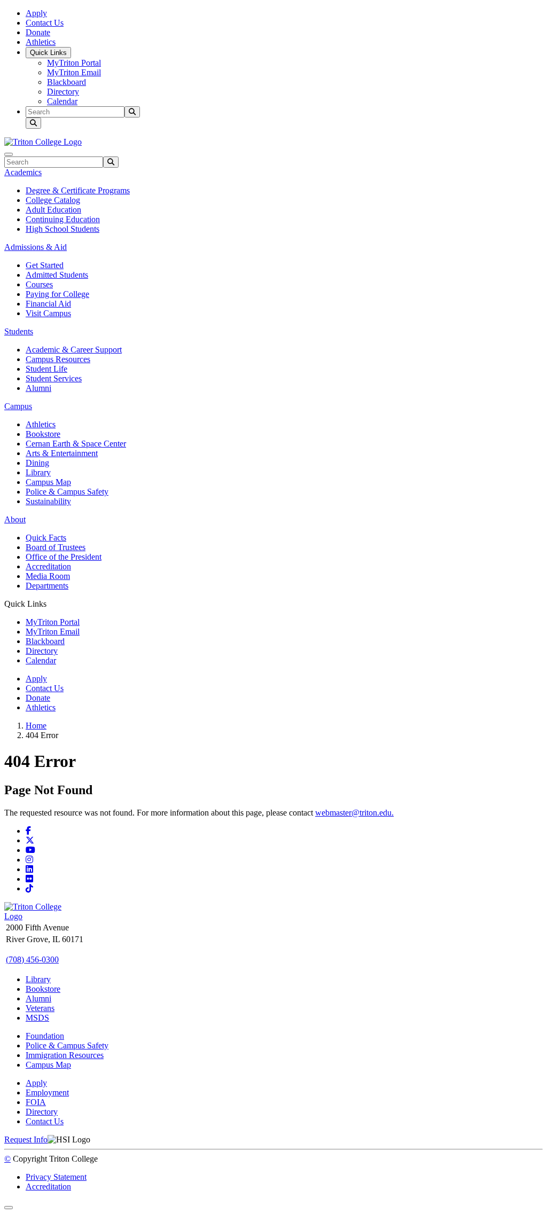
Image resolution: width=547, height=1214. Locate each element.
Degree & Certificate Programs (78, 190)
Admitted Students (57, 274)
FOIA (36, 1102)
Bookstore (43, 433)
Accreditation (48, 566)
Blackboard (66, 82)
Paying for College (57, 294)
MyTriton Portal (74, 62)
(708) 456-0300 (32, 959)
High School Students (62, 228)
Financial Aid (48, 303)
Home (36, 725)
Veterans (40, 1008)
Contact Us (45, 22)
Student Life (46, 368)
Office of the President (63, 556)
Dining (37, 462)
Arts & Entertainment (62, 453)
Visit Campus (48, 313)
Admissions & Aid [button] (35, 247)
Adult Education (53, 209)
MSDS (37, 1017)
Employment (47, 1092)
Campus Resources (58, 359)
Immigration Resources (65, 1055)
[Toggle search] (33, 123)
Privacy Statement (56, 1176)
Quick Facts (46, 537)
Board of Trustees (55, 547)
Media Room (48, 576)
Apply (36, 13)
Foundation (45, 1035)
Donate (38, 32)
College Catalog (53, 200)
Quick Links (48, 53)
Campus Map (48, 482)
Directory (63, 91)
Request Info (26, 1139)
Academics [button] (23, 172)
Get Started (45, 265)
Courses (39, 284)
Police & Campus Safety (67, 491)
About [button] (15, 519)
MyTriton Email (74, 72)
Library (38, 472)
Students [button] (18, 331)
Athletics (41, 41)
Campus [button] (18, 406)
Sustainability (48, 501)
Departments (47, 585)
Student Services (54, 378)
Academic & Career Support (74, 349)
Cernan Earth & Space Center (76, 443)
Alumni (38, 388)
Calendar (62, 101)
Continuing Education (63, 219)
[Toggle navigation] (8, 154)
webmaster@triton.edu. (354, 812)
